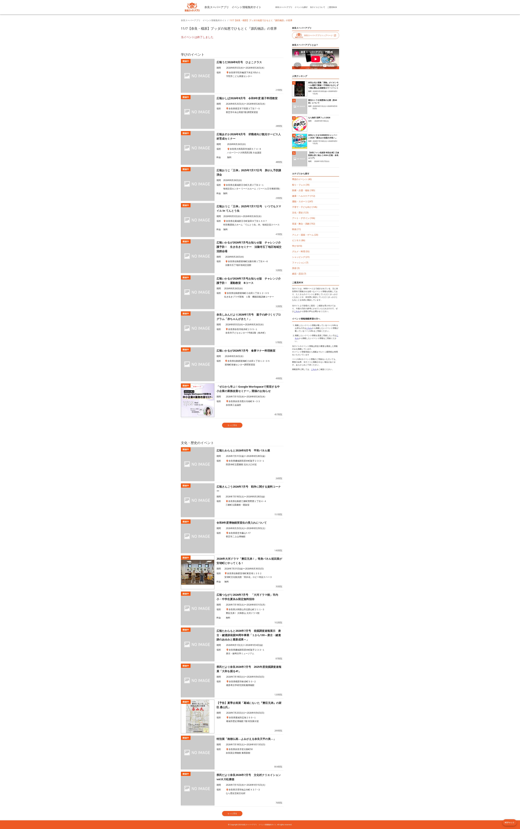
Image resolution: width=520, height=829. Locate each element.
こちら (297, 311)
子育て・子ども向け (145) (304, 207)
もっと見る (232, 425)
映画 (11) (296, 229)
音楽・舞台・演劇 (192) (303, 223)
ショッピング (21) (300, 257)
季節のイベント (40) (302, 179)
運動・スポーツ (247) (302, 201)
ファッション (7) (300, 262)
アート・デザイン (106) (303, 218)
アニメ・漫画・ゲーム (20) (305, 234)
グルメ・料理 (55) (300, 251)
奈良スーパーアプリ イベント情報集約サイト (203, 20)
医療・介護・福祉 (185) (303, 190)
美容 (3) (296, 268)
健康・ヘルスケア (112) (303, 195)
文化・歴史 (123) (300, 212)
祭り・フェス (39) (300, 184)
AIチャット (510, 822)
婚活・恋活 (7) (299, 273)
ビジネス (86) (298, 240)
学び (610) (297, 245)
